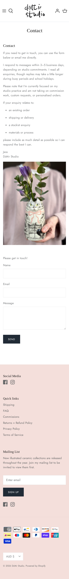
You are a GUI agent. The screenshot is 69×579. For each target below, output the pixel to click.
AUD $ (10, 556)
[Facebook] (5, 382)
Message (8, 303)
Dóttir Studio (18, 566)
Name (7, 265)
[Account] (56, 11)
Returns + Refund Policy (17, 423)
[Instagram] (12, 382)
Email (6, 284)
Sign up (13, 492)
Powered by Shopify (35, 566)
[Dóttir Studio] (35, 11)
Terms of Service (13, 435)
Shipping (8, 405)
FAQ (6, 411)
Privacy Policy (11, 429)
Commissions (11, 417)
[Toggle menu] (4, 11)
